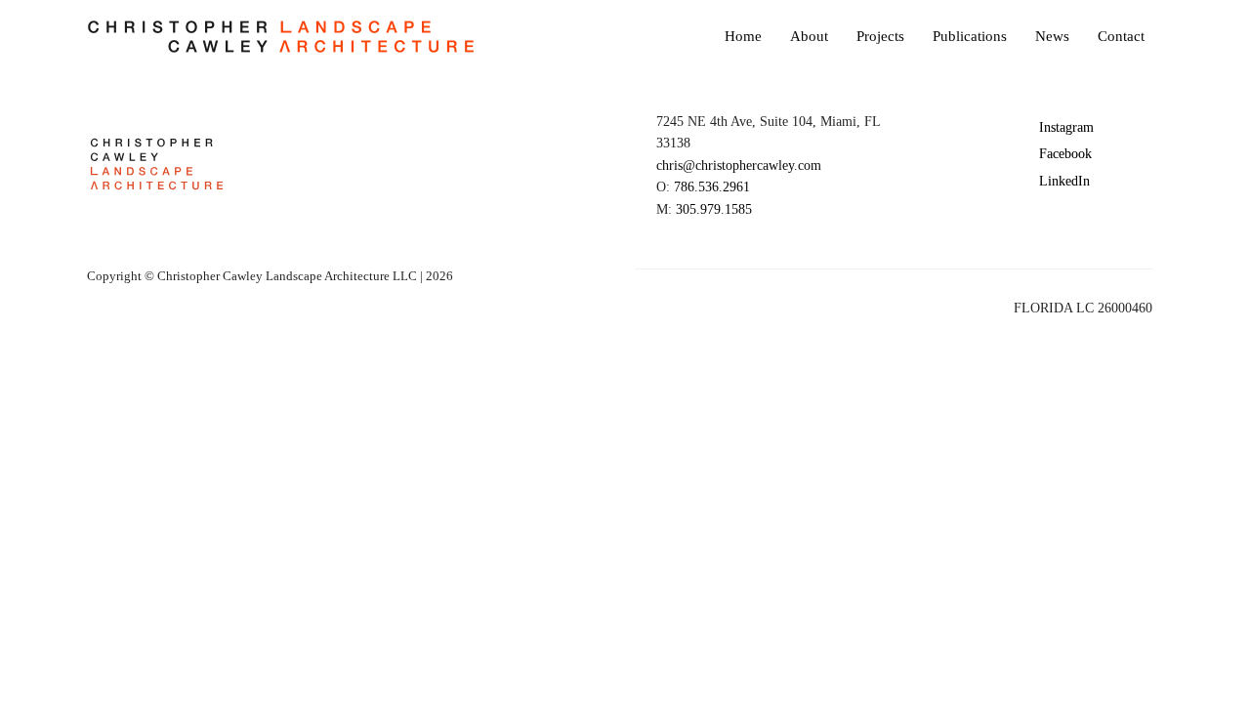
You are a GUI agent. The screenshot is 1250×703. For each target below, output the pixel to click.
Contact (1121, 36)
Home (743, 36)
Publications (970, 36)
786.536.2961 (712, 187)
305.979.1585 (714, 209)
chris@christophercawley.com (738, 165)
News (1052, 36)
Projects (880, 36)
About (809, 36)
